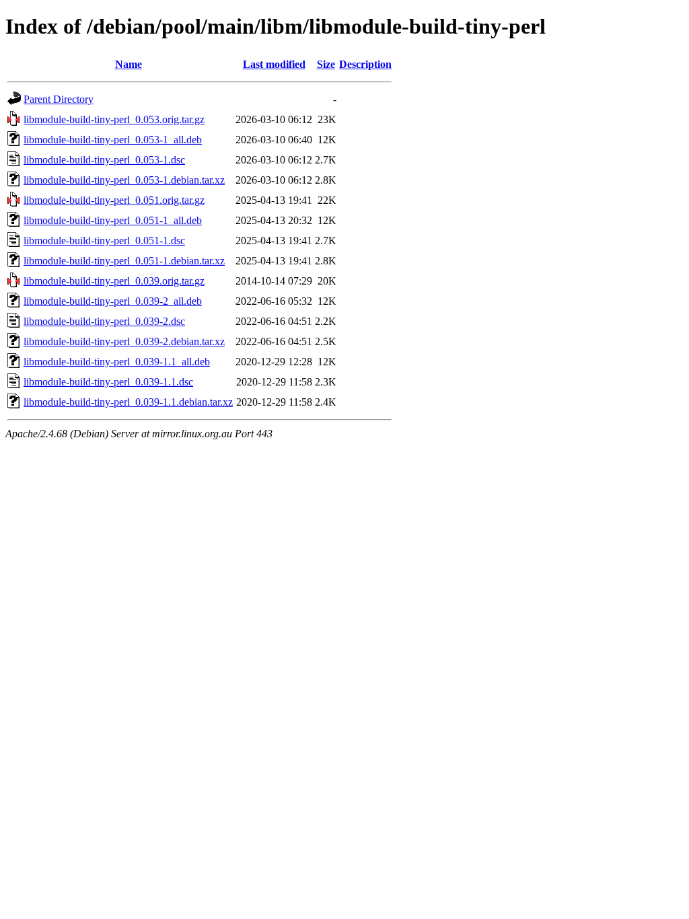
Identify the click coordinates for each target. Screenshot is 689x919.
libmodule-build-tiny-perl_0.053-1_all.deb (113, 139)
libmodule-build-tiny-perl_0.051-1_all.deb (113, 220)
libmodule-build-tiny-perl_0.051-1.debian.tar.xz (124, 260)
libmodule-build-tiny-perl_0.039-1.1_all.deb (117, 361)
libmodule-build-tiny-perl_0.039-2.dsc (104, 321)
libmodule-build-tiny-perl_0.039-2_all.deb (113, 301)
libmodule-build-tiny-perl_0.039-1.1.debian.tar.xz (128, 402)
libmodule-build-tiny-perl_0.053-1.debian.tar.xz (124, 180)
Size (326, 64)
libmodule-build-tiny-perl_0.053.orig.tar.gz (114, 119)
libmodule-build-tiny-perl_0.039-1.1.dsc (108, 382)
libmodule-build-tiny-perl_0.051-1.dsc (104, 240)
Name (128, 64)
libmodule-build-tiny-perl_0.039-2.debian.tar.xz (124, 341)
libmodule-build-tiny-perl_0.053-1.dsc (104, 160)
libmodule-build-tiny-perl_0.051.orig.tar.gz (114, 200)
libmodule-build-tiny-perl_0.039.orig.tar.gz (114, 281)
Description (365, 64)
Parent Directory (59, 99)
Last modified (274, 64)
